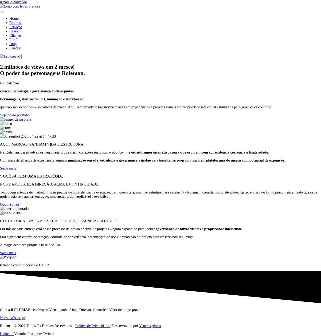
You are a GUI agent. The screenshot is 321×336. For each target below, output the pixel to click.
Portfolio (15, 40)
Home (14, 18)
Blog (13, 44)
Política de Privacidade (92, 326)
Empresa (15, 23)
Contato (15, 48)
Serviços (15, 27)
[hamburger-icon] (2, 11)
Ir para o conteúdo (13, 2)
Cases (13, 31)
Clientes (15, 35)
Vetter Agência (150, 326)
